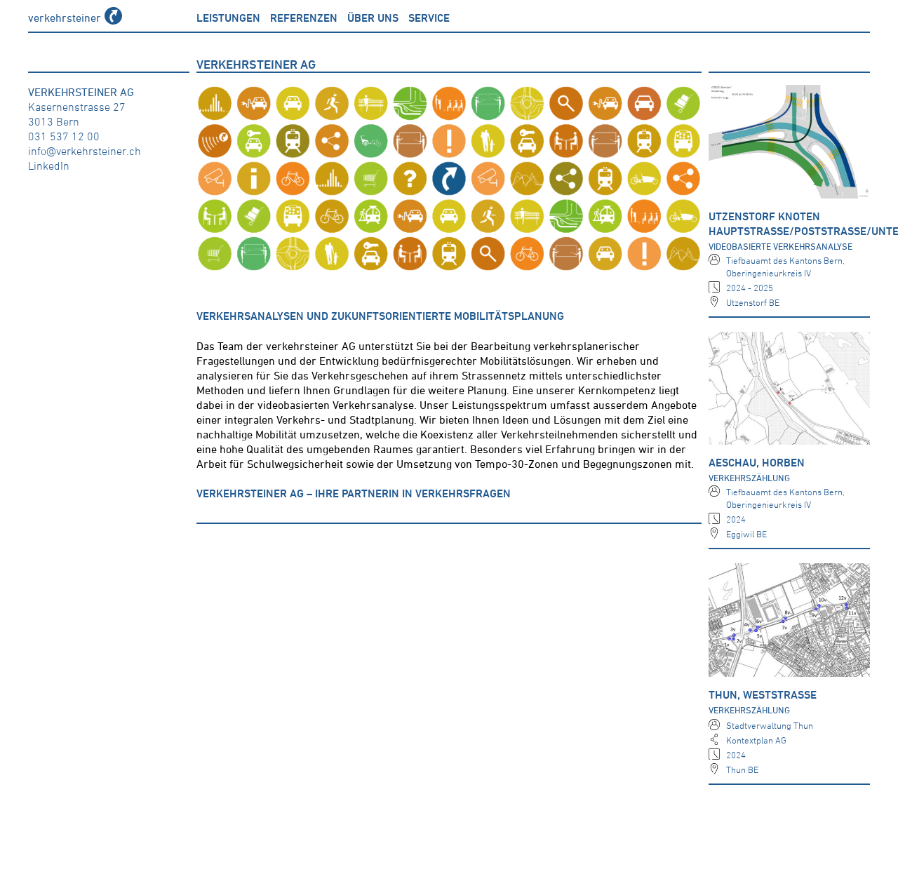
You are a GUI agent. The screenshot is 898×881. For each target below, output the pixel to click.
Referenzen (303, 17)
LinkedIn (48, 165)
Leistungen (228, 17)
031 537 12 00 (64, 136)
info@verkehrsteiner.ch (84, 150)
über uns (372, 17)
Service (429, 17)
